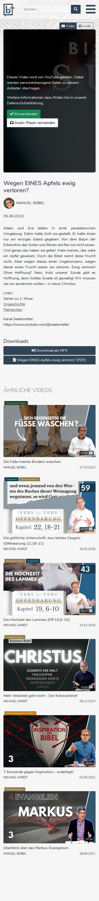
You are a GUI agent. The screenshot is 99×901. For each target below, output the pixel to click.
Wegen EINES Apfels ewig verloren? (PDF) (51, 360)
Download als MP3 (51, 350)
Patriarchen (12, 309)
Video (70, 26)
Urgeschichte (14, 304)
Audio (86, 26)
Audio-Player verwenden (34, 122)
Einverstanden (26, 114)
